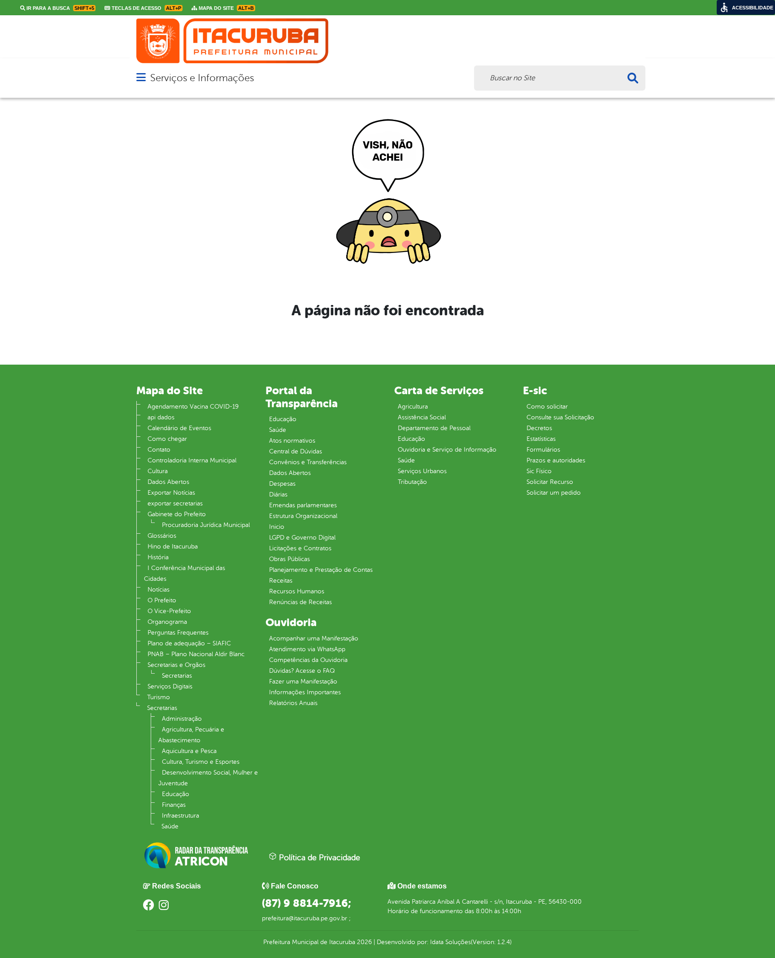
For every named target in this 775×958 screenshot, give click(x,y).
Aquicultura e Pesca (189, 751)
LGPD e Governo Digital (302, 537)
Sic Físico (539, 471)
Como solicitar (547, 406)
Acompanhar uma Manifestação (313, 638)
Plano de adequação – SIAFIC (189, 643)
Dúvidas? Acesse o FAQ (302, 670)
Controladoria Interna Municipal (192, 460)
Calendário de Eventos (179, 428)
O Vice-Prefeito (169, 611)
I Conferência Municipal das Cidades (184, 573)
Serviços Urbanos (422, 471)
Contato (159, 449)
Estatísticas (541, 438)
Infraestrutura (180, 815)
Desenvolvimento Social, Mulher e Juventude (208, 778)
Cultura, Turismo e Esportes (200, 761)
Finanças (174, 804)
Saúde (170, 826)
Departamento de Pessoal (434, 428)
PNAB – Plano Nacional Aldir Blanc (196, 654)
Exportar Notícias (171, 492)
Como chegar (167, 438)
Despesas (282, 483)
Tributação (412, 482)
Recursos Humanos (296, 591)
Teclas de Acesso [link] (145, 8)
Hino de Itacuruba (173, 546)
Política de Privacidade (318, 857)
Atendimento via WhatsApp (307, 649)
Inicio (276, 526)
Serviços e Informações (202, 77)
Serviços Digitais (170, 686)
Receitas (280, 580)
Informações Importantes (305, 692)
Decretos (539, 428)
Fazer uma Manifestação (303, 681)
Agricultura (413, 406)
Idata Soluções (450, 942)
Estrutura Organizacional (303, 516)
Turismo (158, 697)
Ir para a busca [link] (59, 8)
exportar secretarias (175, 503)
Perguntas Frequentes (178, 632)
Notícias (159, 589)
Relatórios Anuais (293, 703)
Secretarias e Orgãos (176, 665)
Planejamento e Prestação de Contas (321, 569)
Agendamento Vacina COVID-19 (193, 406)
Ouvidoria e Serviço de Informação (447, 449)
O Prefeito (162, 600)
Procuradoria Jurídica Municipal (206, 525)
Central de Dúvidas (295, 451)
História (158, 557)
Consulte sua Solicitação (560, 417)
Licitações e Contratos (300, 548)
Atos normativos (292, 440)
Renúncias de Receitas (300, 602)
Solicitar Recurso (550, 482)
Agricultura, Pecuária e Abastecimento (191, 735)
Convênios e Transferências (308, 462)
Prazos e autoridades (556, 460)
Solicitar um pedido (554, 492)
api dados (161, 417)
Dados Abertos (168, 482)
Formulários (543, 449)
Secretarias (177, 675)
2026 (363, 942)
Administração (182, 718)
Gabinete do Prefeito (177, 514)
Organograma (167, 621)
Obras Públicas (289, 559)
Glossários (162, 535)
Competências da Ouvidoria (308, 660)
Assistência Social (422, 417)
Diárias (278, 494)
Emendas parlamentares (303, 505)
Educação (175, 794)
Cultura (158, 471)
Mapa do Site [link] (225, 8)
